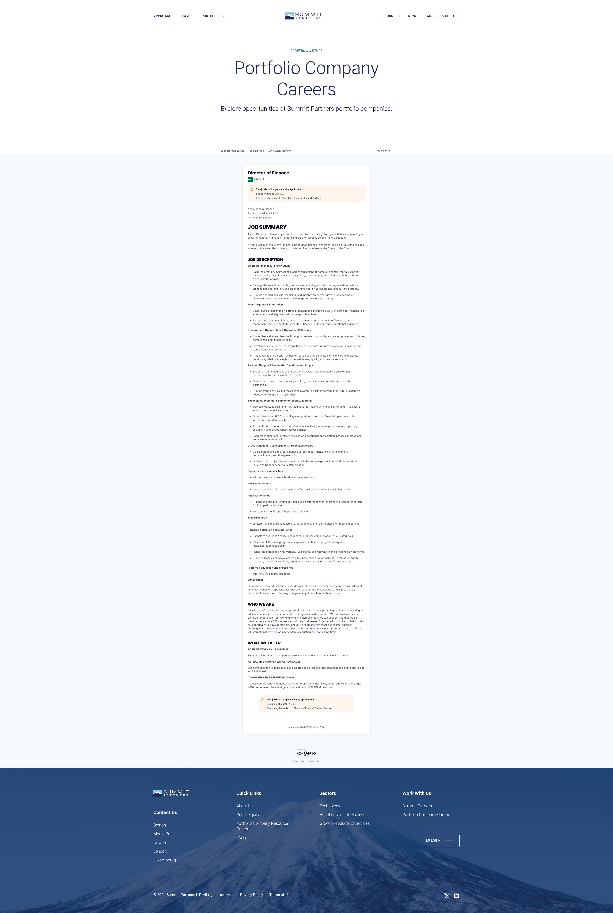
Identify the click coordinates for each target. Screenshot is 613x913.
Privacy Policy (251, 895)
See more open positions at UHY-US (306, 726)
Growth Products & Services (344, 823)
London (160, 851)
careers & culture (443, 16)
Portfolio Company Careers (426, 814)
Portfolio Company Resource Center (262, 826)
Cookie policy (314, 761)
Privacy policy (299, 761)
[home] (303, 15)
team (184, 16)
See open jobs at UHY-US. (270, 193)
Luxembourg (164, 860)
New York (162, 842)
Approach (162, 16)
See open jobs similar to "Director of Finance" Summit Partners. (289, 198)
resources (390, 16)
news (412, 16)
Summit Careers (417, 806)
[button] (212, 16)
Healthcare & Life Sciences (343, 814)
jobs (257, 150)
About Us (244, 806)
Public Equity (247, 814)
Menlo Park (163, 833)
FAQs (241, 837)
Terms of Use (280, 895)
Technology (329, 806)
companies (232, 150)
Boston (159, 825)
